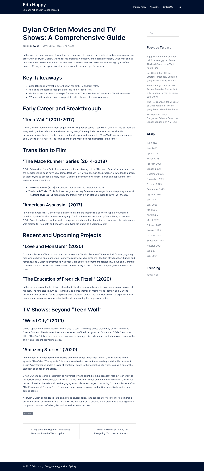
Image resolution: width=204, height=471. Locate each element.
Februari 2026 (154, 163)
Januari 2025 (154, 230)
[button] (180, 7)
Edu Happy (34, 4)
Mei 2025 (152, 209)
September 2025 (156, 189)
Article (27, 413)
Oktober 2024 (154, 235)
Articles (69, 46)
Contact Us (168, 7)
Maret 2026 (153, 158)
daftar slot (152, 275)
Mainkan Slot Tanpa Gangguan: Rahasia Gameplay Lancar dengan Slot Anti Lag (162, 118)
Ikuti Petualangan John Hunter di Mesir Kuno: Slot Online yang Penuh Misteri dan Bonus (162, 105)
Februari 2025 (154, 225)
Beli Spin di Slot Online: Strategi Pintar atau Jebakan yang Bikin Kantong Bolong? (162, 77)
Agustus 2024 (154, 245)
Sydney (72, 466)
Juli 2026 (152, 143)
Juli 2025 (152, 199)
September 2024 (156, 240)
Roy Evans (33, 46)
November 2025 (155, 179)
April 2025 (152, 214)
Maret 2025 (153, 220)
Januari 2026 (154, 168)
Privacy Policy (139, 7)
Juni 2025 (152, 204)
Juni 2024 (152, 255)
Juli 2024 (152, 250)
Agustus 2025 (154, 194)
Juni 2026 (152, 148)
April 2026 (152, 153)
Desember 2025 (155, 173)
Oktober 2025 (154, 184)
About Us (154, 7)
